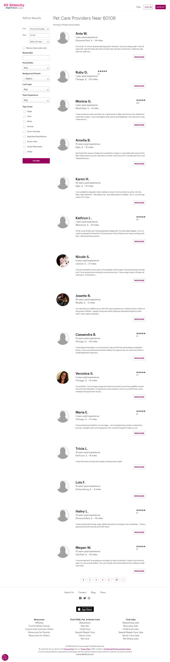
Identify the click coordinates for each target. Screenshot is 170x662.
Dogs (29, 111)
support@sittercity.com (85, 654)
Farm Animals (33, 131)
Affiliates (39, 622)
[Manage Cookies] (5, 657)
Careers (82, 592)
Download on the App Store (85, 609)
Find (24, 28)
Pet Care (85, 638)
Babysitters (85, 622)
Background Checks (32, 73)
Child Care (85, 629)
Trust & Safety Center (39, 626)
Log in (148, 7)
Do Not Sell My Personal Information (117, 649)
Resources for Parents (39, 632)
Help (138, 7)
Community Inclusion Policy (39, 629)
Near (24, 35)
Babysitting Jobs (131, 622)
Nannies (85, 626)
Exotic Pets (32, 141)
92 (117, 579)
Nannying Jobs (130, 626)
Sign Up (160, 7)
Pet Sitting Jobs (131, 638)
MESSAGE (139, 57)
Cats (29, 116)
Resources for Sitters (39, 635)
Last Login (27, 84)
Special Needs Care (85, 632)
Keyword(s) (28, 53)
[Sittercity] (14, 6)
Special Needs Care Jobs (130, 632)
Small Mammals (34, 146)
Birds (29, 121)
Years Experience (30, 95)
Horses (30, 126)
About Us (69, 592)
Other (29, 151)
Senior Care (85, 635)
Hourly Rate (28, 63)
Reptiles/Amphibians (37, 136)
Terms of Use (69, 649)
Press (103, 592)
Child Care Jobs (131, 629)
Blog (93, 592)
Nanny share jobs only (36, 48)
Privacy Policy (86, 649)
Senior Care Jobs (130, 635)
